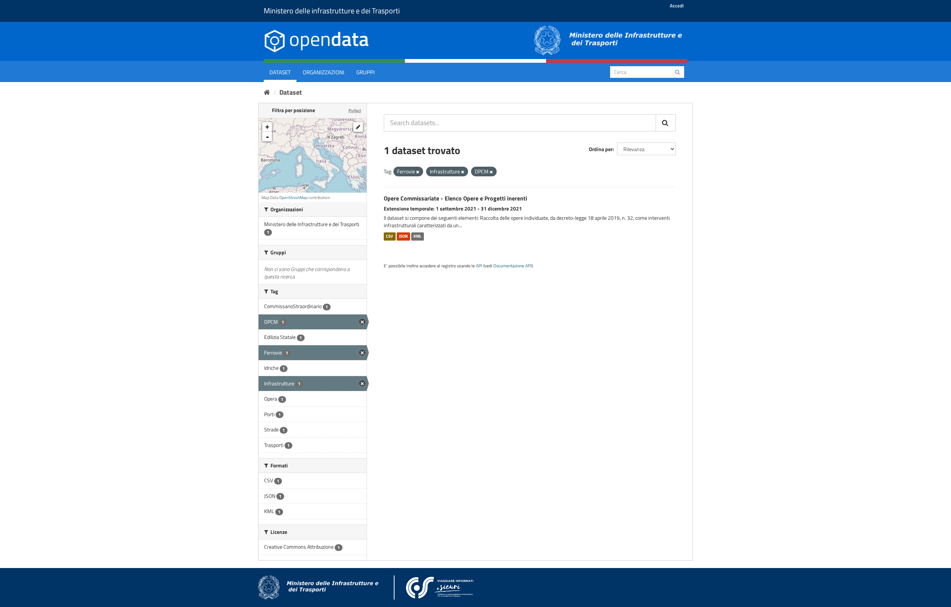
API (479, 265)
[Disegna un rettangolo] (358, 127)
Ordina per (601, 149)
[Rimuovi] (417, 172)
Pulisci (354, 110)
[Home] (267, 92)
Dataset (280, 72)
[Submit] (677, 71)
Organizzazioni (323, 72)
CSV (389, 236)
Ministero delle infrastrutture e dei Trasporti (332, 10)
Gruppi (365, 72)
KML (417, 236)
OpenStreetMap (293, 197)
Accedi (677, 5)
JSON (403, 236)
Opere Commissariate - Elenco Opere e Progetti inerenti (455, 198)
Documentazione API (512, 265)
